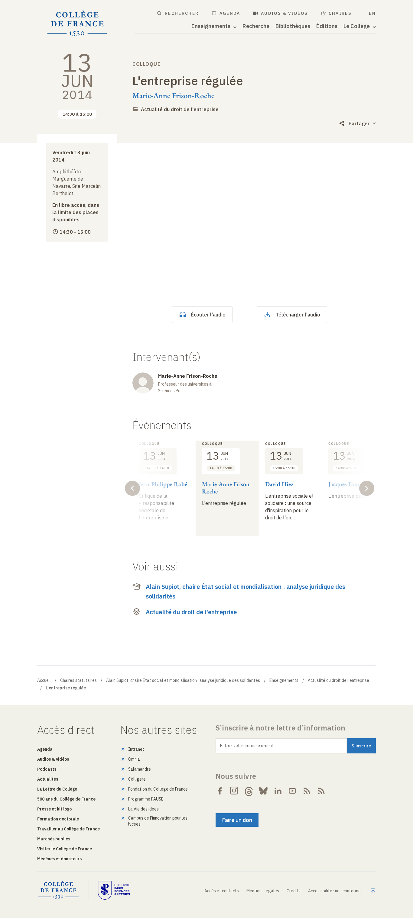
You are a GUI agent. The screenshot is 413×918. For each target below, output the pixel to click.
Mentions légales (262, 891)
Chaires (340, 13)
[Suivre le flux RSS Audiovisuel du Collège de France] (321, 791)
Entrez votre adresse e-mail (246, 745)
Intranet (136, 749)
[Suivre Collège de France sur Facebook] (220, 791)
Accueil (44, 680)
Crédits (294, 891)
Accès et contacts (221, 891)
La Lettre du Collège (57, 789)
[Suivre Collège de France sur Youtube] (292, 791)
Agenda (230, 13)
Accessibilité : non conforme (334, 891)
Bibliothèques (292, 26)
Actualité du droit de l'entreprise (180, 109)
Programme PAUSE (146, 799)
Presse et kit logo (54, 809)
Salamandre (139, 769)
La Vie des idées (143, 809)
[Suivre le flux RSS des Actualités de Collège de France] (307, 791)
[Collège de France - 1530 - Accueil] (77, 23)
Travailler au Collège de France (68, 829)
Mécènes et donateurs (59, 859)
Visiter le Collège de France (64, 849)
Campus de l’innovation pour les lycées (157, 821)
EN (372, 13)
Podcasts (46, 769)
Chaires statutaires (78, 680)
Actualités (47, 779)
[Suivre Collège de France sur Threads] (249, 791)
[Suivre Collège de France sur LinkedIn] (278, 791)
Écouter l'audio (208, 315)
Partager (359, 123)
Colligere (137, 779)
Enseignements (283, 680)
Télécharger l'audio (298, 315)
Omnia (134, 759)
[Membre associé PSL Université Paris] (114, 890)
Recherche (255, 26)
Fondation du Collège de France (158, 789)
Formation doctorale (58, 819)
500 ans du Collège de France (66, 799)
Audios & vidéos (284, 13)
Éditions (326, 26)
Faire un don (237, 820)
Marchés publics (53, 839)
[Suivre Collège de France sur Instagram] (234, 791)
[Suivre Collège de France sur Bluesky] (263, 791)
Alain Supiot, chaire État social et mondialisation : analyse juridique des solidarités (245, 591)
